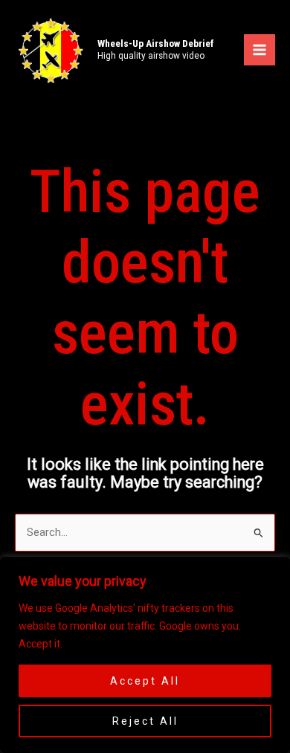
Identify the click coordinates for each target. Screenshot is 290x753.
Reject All (145, 721)
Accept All (145, 681)
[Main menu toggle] (259, 49)
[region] (145, 655)
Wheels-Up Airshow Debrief (155, 43)
